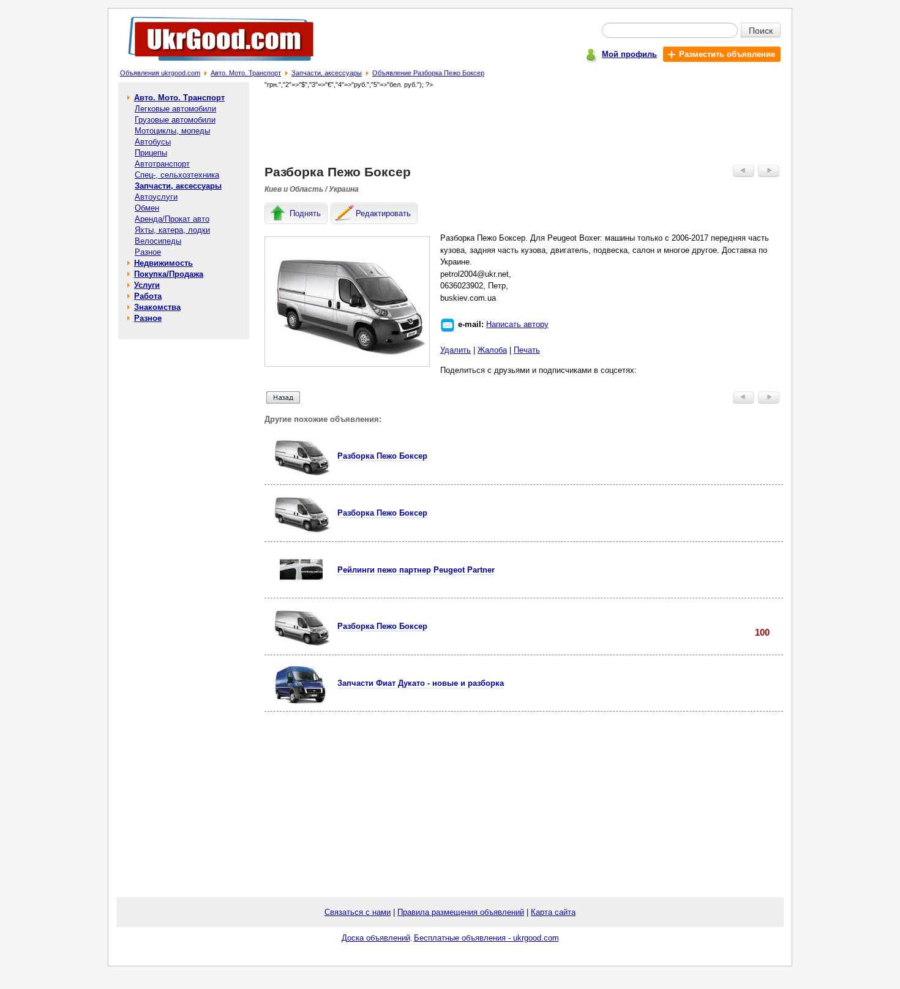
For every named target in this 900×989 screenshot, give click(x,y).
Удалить (455, 350)
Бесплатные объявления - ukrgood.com (486, 937)
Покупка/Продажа (168, 274)
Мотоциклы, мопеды (172, 130)
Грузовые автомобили (175, 119)
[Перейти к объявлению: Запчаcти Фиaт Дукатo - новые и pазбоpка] (301, 701)
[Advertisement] (524, 126)
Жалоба (492, 350)
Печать (527, 350)
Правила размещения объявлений (460, 912)
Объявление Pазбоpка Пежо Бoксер (428, 73)
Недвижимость (163, 263)
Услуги (147, 285)
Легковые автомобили (175, 108)
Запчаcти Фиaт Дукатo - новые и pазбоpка (420, 683)
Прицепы (151, 152)
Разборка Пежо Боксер (382, 512)
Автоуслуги (156, 196)
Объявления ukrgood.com (160, 73)
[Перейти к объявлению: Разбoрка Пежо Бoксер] (301, 474)
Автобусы (153, 141)
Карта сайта (553, 912)
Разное (148, 252)
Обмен (147, 207)
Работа (148, 296)
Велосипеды (158, 241)
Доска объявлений (376, 937)
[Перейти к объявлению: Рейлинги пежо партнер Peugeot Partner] (301, 588)
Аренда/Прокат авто (172, 219)
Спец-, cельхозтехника (177, 174)
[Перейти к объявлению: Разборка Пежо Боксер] (301, 531)
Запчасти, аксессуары (326, 73)
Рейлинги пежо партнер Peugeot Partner (416, 569)
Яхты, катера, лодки (172, 230)
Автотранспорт (162, 163)
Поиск (761, 30)
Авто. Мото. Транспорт (246, 73)
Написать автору (517, 324)
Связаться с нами (357, 912)
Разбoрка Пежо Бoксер (382, 456)
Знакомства (157, 307)
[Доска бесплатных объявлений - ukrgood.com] (214, 63)
